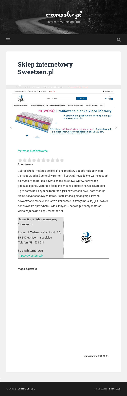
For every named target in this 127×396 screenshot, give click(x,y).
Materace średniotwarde (33, 151)
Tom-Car (115, 388)
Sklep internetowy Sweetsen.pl (45, 68)
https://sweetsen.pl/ (30, 255)
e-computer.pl (63, 13)
